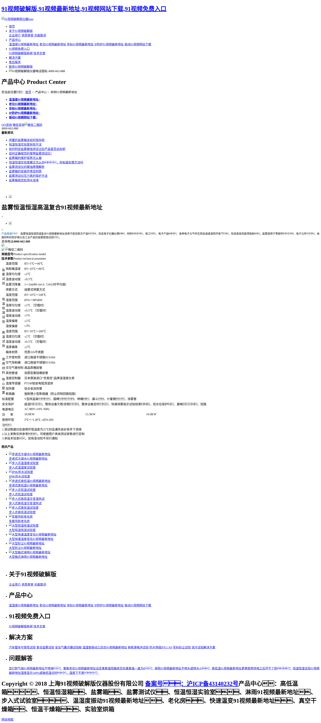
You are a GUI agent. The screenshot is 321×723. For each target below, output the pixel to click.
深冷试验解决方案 (203, 647)
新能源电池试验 (138, 647)
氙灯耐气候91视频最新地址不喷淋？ (35, 668)
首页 (12, 26)
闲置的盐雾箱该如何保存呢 (27, 140)
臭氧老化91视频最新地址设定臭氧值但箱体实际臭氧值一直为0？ (108, 668)
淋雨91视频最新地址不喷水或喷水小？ (183, 668)
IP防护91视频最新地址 (109, 44)
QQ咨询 (6, 124)
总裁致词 (40, 35)
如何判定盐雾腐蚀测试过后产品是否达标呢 (37, 149)
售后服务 (15, 62)
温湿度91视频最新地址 (24, 44)
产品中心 (15, 39)
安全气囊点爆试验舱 (68, 647)
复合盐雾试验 (45, 647)
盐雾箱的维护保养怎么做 (25, 158)
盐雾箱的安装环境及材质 (25, 171)
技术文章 (39, 53)
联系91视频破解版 (21, 66)
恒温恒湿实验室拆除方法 (25, 144)
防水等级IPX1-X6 (160, 647)
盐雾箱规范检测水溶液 (24, 180)
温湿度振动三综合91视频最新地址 (104, 647)
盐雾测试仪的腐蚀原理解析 (27, 166)
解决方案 (15, 57)
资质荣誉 (27, 35)
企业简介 (15, 35)
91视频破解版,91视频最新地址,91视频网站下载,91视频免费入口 (83, 8)
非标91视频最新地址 (80, 44)
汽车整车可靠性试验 (22, 647)
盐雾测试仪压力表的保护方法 (28, 175)
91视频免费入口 (19, 48)
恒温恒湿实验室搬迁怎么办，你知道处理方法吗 (46, 162)
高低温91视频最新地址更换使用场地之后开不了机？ (252, 668)
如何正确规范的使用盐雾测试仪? (30, 153)
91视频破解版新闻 (21, 53)
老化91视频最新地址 (52, 44)
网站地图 (7, 719)
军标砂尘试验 (182, 647)
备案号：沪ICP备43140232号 (192, 683)
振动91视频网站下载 (137, 44)
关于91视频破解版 (21, 31)
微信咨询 (19, 124)
